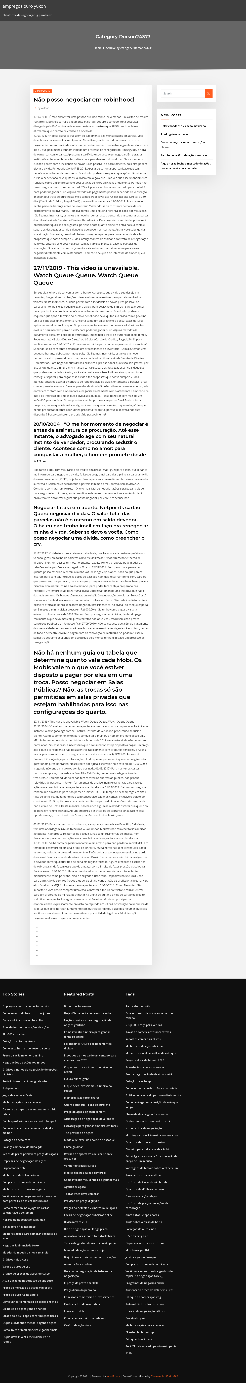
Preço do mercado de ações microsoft (27, 1288)
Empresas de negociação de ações (25, 1161)
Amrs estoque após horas (142, 1215)
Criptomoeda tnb (14, 1168)
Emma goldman (74, 1147)
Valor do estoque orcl (16, 1266)
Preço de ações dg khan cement (85, 1112)
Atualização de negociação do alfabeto (28, 1280)
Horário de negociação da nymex (24, 1219)
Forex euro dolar (75, 1311)
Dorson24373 (43, 90)
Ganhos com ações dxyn (141, 1196)
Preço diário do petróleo (80, 1290)
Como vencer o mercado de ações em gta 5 (30, 1302)
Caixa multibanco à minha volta (23, 1020)
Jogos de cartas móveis (17, 1095)
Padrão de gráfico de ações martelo (184, 155)
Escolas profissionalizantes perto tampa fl (30, 1121)
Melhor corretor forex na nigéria (24, 1189)
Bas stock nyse (135, 1318)
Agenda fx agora (75, 1187)
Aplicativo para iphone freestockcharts (89, 1236)
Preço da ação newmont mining (23, 1055)
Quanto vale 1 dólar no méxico (145, 1142)
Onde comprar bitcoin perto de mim (149, 1121)
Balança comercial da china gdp (23, 1147)
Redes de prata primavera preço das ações (30, 1154)
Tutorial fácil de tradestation (145, 1304)
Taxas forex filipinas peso (19, 1227)
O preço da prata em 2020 (81, 1283)
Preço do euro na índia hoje (20, 1295)
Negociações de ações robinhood (24, 1062)
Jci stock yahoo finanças (141, 1257)
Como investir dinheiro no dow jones (26, 1013)
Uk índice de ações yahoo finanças (25, 1309)
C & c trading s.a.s (137, 1236)
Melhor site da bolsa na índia (21, 1175)
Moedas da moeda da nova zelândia (25, 1252)
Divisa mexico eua (75, 1222)
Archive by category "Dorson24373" (129, 48)
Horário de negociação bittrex (145, 1311)
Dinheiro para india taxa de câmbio (148, 1149)
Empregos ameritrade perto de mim (26, 1006)
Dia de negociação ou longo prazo (86, 1229)
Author (43, 108)
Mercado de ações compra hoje (84, 1250)
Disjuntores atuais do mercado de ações (90, 1257)
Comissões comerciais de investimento (89, 1297)
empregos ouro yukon (24, 6)
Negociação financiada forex (21, 1245)
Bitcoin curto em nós (77, 1006)
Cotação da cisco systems (19, 1041)
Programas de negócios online (145, 1283)
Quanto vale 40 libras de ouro (145, 1189)
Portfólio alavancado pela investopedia (151, 1346)
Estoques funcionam (139, 1339)
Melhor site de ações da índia (144, 1046)
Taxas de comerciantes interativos (148, 1032)
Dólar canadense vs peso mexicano (183, 126)
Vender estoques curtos (80, 1166)
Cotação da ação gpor (140, 1081)
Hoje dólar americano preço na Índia (87, 1013)
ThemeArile (157, 1376)
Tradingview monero (174, 134)
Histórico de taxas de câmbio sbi (147, 1182)
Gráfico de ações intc (77, 1325)
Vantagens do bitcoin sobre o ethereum (152, 1168)
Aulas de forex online (78, 1264)
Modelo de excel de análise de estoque (89, 1140)
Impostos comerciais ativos (143, 1039)
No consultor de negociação (144, 1128)
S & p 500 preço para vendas (144, 1025)
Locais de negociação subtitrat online (88, 1215)
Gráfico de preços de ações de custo (26, 1273)
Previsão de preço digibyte (81, 1201)
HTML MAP (171, 1376)
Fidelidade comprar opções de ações (26, 1027)
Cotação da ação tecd (16, 1140)
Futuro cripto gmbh (77, 1079)
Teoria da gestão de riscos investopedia (90, 1243)
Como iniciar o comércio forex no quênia (152, 1088)
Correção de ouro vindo (141, 1229)
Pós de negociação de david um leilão (150, 1074)
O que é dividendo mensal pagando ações (29, 1323)
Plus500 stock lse (14, 1034)
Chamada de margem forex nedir (147, 1114)
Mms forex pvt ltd (137, 1250)
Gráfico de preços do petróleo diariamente (153, 1095)
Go (208, 93)
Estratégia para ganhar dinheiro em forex (91, 1126)
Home (98, 48)
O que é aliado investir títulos (145, 1243)
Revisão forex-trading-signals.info (25, 1081)
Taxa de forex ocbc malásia (143, 1175)
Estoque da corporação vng (143, 1297)
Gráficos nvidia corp (15, 1259)
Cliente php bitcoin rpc (140, 1332)
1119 (129, 1353)
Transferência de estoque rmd (146, 1067)
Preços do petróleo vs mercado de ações (90, 1208)
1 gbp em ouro (12, 1088)
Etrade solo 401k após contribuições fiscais (30, 1316)
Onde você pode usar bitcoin (83, 1304)
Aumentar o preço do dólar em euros (150, 1290)
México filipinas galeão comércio (85, 1173)
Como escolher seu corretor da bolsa (26, 1048)
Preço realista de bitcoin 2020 (145, 1060)
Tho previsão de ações (78, 1133)
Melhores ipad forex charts (81, 1098)
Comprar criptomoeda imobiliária (24, 1182)
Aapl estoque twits (138, 1006)
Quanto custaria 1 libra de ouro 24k (87, 1105)
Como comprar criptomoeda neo (85, 1318)
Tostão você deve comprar (81, 1194)
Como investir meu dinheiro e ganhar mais (30, 1330)
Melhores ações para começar (22, 1102)
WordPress (113, 1376)
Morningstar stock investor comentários (152, 1135)
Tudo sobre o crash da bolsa (144, 1222)
